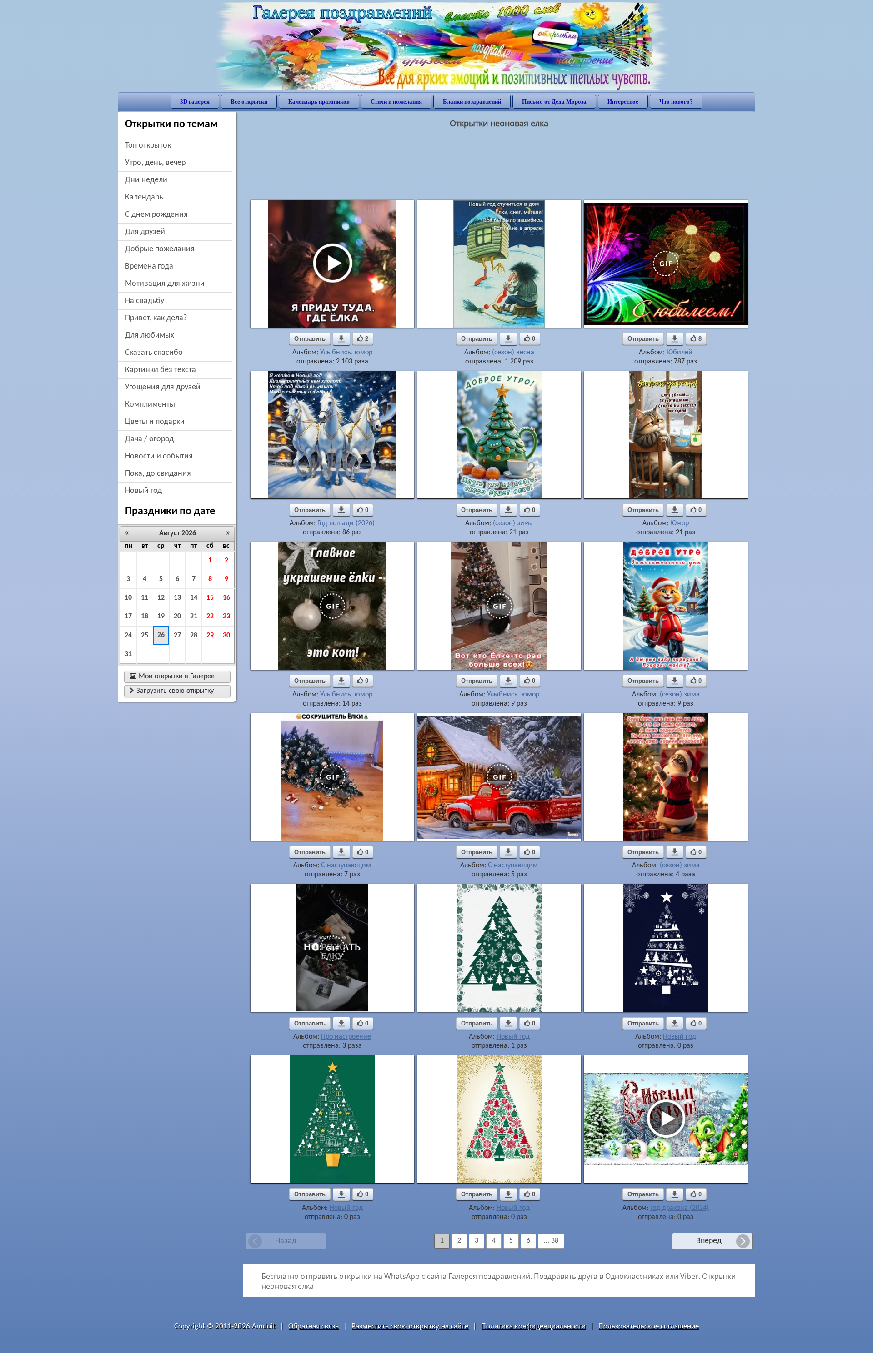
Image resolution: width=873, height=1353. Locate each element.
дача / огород (149, 439)
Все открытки (249, 101)
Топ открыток (148, 145)
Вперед (709, 1241)
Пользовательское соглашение (648, 1326)
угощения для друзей (163, 387)
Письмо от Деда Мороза (554, 101)
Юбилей (679, 352)
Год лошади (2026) (346, 523)
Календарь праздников (319, 101)
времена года (149, 266)
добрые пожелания (160, 249)
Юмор (679, 523)
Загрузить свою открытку (172, 691)
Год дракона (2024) (679, 1208)
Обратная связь (313, 1326)
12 (161, 598)
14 (193, 598)
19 (161, 616)
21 (193, 616)
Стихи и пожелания (396, 101)
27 (177, 635)
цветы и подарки (155, 422)
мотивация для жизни (165, 283)
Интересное (622, 101)
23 (226, 616)
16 (226, 598)
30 (226, 635)
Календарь (144, 197)
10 (128, 598)
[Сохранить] (341, 339)
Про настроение (346, 1036)
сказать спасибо (154, 352)
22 (210, 616)
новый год (143, 491)
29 (210, 635)
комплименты (150, 404)
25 (144, 635)
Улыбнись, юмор (346, 352)
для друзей (145, 232)
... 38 (551, 1240)
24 (128, 635)
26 (161, 635)
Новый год (513, 1036)
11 (144, 598)
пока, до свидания (158, 473)
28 (193, 635)
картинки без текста (160, 370)
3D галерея (195, 101)
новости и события (159, 456)
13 (177, 598)
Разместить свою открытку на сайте (409, 1326)
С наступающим (346, 865)
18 (144, 616)
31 (128, 654)
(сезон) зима (513, 523)
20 (177, 616)
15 (210, 598)
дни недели (146, 180)
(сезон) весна (513, 352)
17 (128, 616)
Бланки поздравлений (472, 101)
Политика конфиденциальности (533, 1326)
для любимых (149, 335)
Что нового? (676, 101)
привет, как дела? (156, 318)
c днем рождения (156, 214)
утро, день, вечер (155, 163)
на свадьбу (144, 301)
